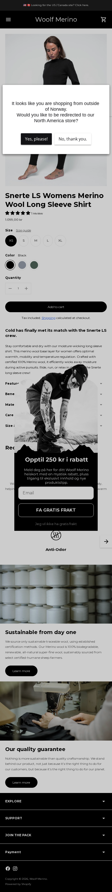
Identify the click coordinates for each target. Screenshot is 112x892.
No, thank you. (73, 139)
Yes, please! (36, 139)
